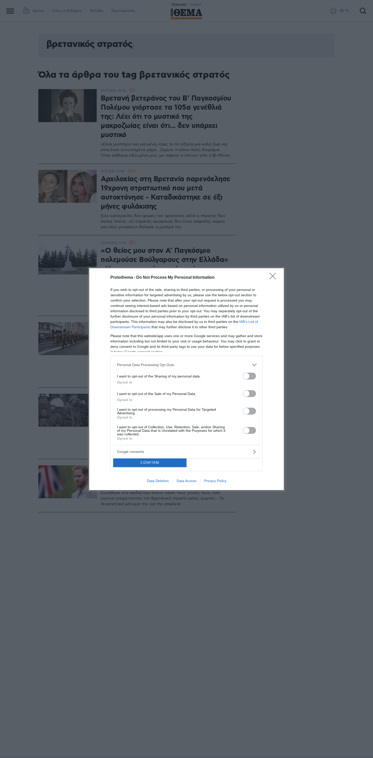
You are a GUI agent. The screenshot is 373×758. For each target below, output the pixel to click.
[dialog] (186, 379)
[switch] (249, 376)
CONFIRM (150, 463)
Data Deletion (158, 481)
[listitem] (186, 365)
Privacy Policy (215, 481)
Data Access (186, 481)
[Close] (274, 278)
